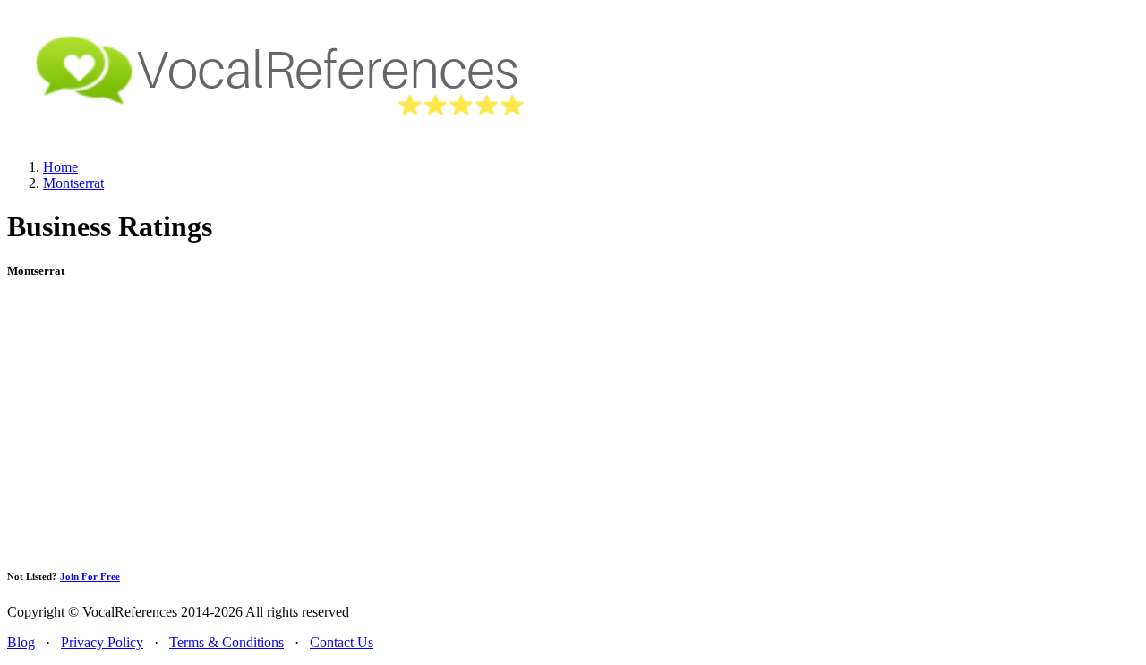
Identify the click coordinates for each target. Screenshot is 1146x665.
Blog (21, 642)
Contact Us (341, 642)
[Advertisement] (573, 423)
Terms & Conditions (226, 642)
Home (60, 167)
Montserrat (73, 183)
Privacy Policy (102, 642)
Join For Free (90, 576)
